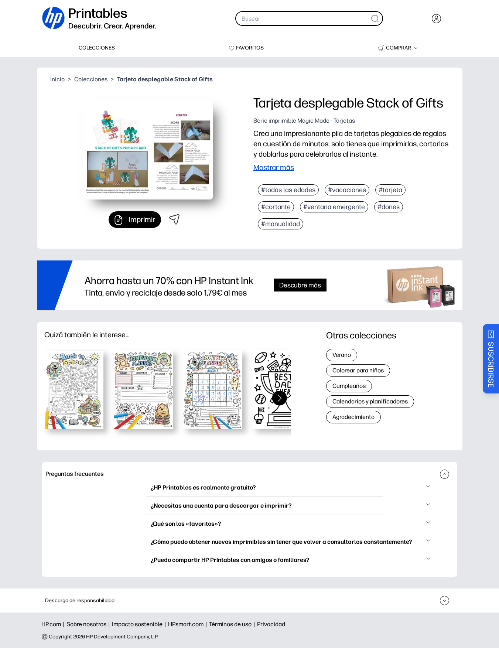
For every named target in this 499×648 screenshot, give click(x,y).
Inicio (57, 79)
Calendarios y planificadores (370, 401)
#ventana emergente (334, 207)
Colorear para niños (358, 370)
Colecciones (90, 79)
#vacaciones (347, 190)
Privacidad (271, 624)
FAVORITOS (250, 48)
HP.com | (53, 624)
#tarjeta (390, 190)
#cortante (276, 207)
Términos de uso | (233, 624)
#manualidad (280, 224)
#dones (388, 207)
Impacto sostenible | (140, 624)
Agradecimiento (353, 416)
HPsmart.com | (188, 624)
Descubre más (300, 285)
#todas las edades (288, 190)
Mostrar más (273, 167)
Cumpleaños (349, 385)
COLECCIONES (97, 48)
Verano (341, 354)
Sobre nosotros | (89, 624)
